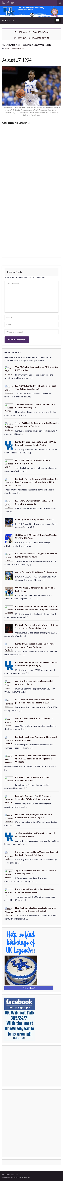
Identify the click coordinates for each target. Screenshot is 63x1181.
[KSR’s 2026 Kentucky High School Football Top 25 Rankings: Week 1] (9, 389)
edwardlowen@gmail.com (15, 48)
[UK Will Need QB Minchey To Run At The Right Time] (9, 591)
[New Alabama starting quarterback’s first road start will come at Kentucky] (9, 911)
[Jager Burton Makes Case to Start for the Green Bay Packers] (9, 873)
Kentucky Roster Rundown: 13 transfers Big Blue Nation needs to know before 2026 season (36, 482)
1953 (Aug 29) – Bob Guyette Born (30, 37)
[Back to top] (56, 1174)
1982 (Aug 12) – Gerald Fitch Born (33, 32)
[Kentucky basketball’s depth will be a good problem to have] (9, 740)
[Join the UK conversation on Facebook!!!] (8, 2)
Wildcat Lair (8, 20)
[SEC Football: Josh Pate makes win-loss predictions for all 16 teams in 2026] (9, 703)
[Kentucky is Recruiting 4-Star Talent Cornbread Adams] (9, 780)
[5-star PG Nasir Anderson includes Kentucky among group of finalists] (9, 426)
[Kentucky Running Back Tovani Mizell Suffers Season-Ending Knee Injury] (9, 665)
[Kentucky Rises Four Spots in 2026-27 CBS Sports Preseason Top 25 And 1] (9, 445)
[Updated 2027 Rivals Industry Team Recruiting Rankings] (9, 463)
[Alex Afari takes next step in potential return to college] (9, 684)
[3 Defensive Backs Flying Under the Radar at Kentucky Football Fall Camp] (9, 855)
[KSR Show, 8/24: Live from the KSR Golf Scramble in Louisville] (9, 504)
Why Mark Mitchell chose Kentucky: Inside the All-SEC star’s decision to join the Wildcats (35, 758)
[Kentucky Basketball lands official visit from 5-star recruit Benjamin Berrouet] (9, 628)
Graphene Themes (22, 1177)
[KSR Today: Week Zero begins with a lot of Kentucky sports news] (9, 556)
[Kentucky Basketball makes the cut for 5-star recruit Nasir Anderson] (9, 647)
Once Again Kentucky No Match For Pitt (34, 519)
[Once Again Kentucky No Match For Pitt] (9, 522)
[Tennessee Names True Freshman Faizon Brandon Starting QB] (9, 407)
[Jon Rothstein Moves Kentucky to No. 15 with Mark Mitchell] (9, 836)
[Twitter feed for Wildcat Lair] (12, 2)
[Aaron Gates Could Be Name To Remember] (9, 575)
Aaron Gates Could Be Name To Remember (36, 572)
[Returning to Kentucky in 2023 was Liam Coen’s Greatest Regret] (9, 892)
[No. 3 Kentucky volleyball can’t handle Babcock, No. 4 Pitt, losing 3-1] (9, 817)
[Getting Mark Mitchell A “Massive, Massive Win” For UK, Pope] (9, 538)
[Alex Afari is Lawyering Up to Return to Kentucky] (9, 721)
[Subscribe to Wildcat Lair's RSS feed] (3, 2)
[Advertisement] (31, 159)
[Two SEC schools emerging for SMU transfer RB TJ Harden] (9, 370)
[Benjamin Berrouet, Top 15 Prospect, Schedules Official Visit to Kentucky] (9, 799)
